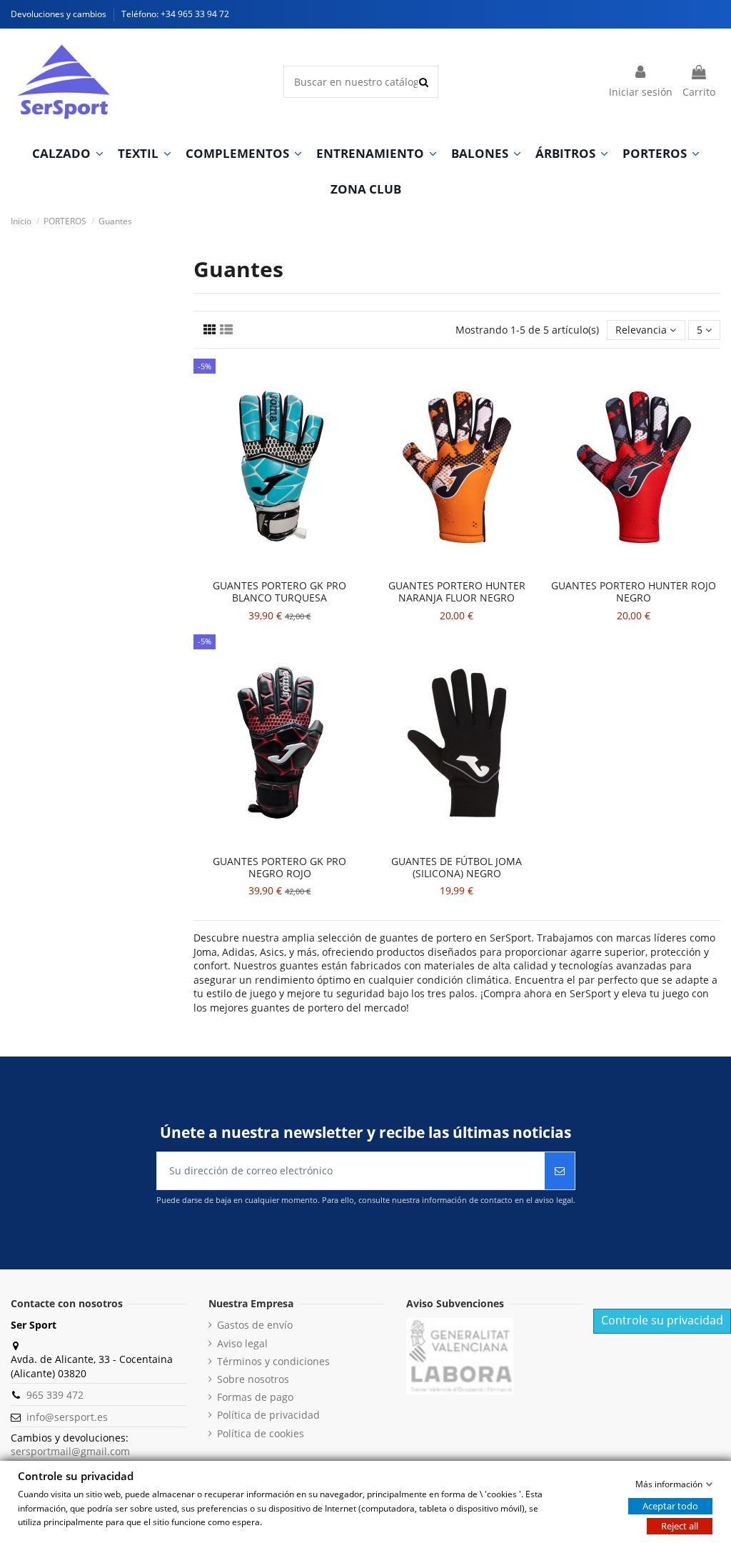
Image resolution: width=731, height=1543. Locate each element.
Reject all (679, 1525)
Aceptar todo (670, 1505)
